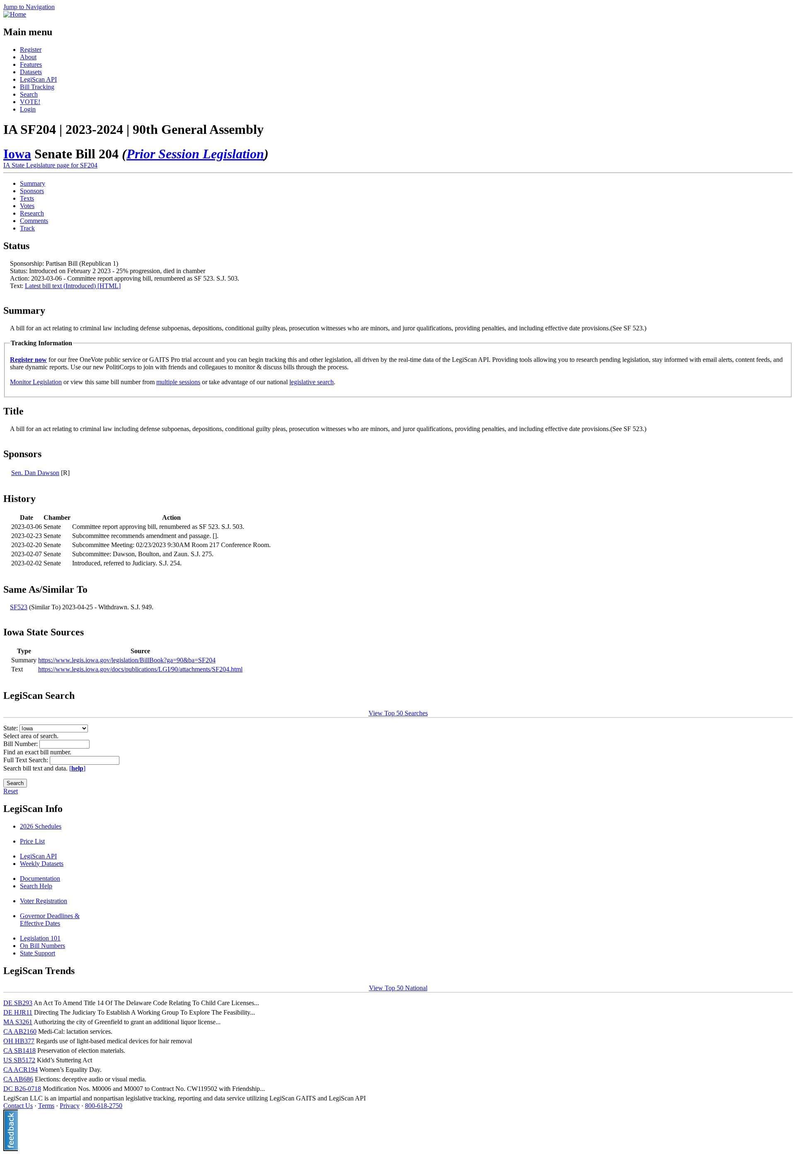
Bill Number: (21, 743)
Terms (46, 1105)
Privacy (70, 1105)
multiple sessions (178, 381)
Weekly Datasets (41, 863)
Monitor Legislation (36, 381)
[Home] (14, 14)
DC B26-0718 (22, 1088)
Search (29, 94)
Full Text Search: (26, 759)
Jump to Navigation (29, 6)
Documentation (40, 878)
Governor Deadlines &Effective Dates (50, 919)
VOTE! (30, 101)
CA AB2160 (19, 1031)
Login (28, 109)
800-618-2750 (103, 1105)
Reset (10, 791)
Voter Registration (43, 900)
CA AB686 (18, 1079)
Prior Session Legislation (195, 153)
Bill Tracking (37, 86)
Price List (32, 841)
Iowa (17, 153)
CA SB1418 (19, 1050)
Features (31, 64)
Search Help (36, 885)
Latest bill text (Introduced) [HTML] (73, 285)
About (28, 57)
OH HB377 (18, 1041)
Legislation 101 (40, 938)
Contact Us (18, 1105)
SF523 (18, 607)
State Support (37, 953)
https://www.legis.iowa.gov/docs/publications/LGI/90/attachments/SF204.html (140, 669)
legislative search (311, 381)
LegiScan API (38, 79)
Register (30, 49)
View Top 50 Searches (398, 713)
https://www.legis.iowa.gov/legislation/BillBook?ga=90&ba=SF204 (127, 660)
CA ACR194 (20, 1069)
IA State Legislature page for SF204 (50, 165)
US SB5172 (19, 1060)
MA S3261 (17, 1021)
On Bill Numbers (42, 945)
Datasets (31, 71)
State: (11, 728)
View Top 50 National (398, 987)
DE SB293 (17, 1002)
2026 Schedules (40, 826)
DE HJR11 (17, 1012)
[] (77, 768)
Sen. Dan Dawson (35, 472)
